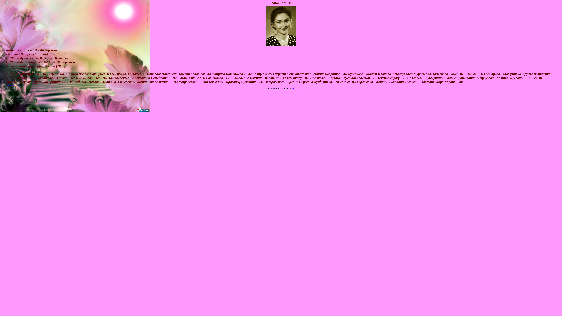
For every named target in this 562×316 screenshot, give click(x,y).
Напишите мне (13, 85)
